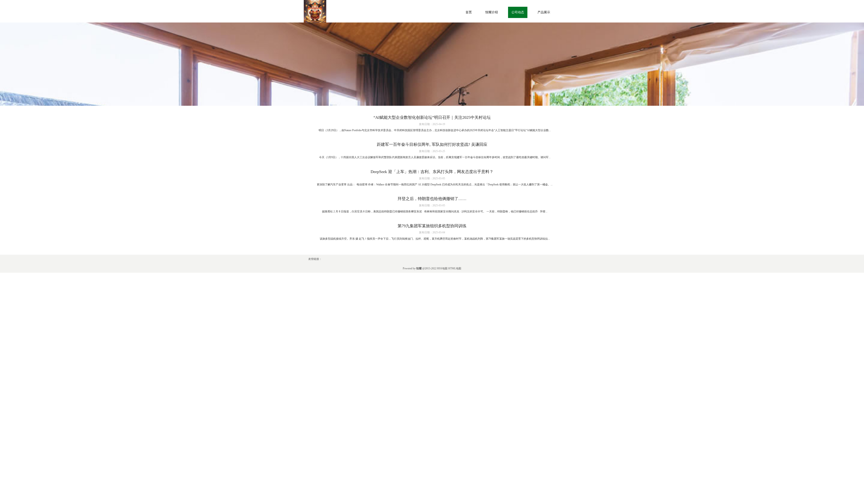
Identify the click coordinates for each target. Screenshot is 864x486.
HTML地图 (454, 268)
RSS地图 (442, 268)
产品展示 (544, 12)
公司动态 (517, 12)
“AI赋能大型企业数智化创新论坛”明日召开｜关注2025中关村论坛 (432, 117)
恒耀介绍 (491, 12)
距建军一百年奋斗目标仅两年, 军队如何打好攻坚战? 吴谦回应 (432, 144)
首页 (469, 12)
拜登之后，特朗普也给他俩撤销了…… (432, 198)
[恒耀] (315, 11)
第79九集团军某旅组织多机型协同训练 (432, 226)
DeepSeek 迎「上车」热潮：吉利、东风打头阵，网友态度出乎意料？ (432, 171)
